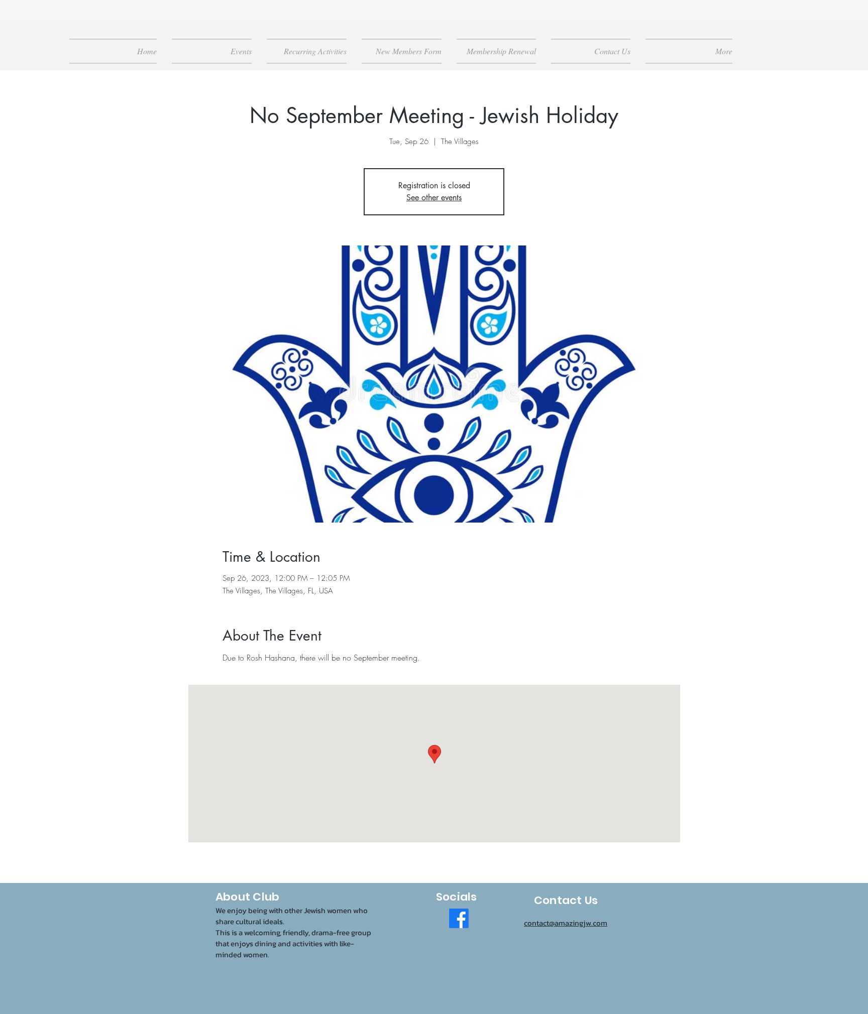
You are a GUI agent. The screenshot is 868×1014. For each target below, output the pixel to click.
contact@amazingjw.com (565, 923)
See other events (434, 197)
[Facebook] (459, 918)
